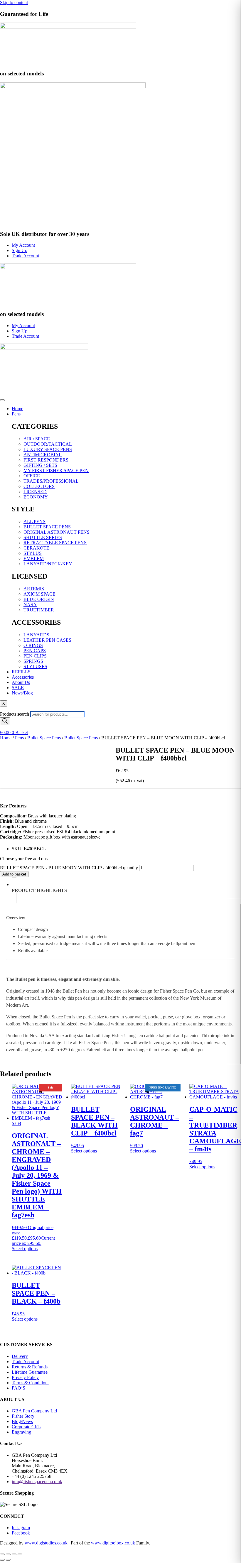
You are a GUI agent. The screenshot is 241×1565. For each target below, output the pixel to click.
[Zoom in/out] (2, 1554)
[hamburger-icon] (2, 400)
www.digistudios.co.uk (46, 1542)
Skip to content (14, 2)
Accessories (23, 677)
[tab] (126, 890)
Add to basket (14, 874)
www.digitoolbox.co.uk (113, 1542)
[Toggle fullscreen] (8, 1554)
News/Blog (22, 692)
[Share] (14, 1554)
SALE (18, 687)
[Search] (5, 721)
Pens (16, 413)
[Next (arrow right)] (8, 1560)
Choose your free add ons (24, 858)
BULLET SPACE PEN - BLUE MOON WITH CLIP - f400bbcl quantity (69, 867)
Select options (25, 1248)
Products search (15, 713)
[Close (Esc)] (20, 1554)
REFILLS (21, 671)
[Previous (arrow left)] (2, 1560)
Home (17, 408)
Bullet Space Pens (44, 737)
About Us (21, 682)
